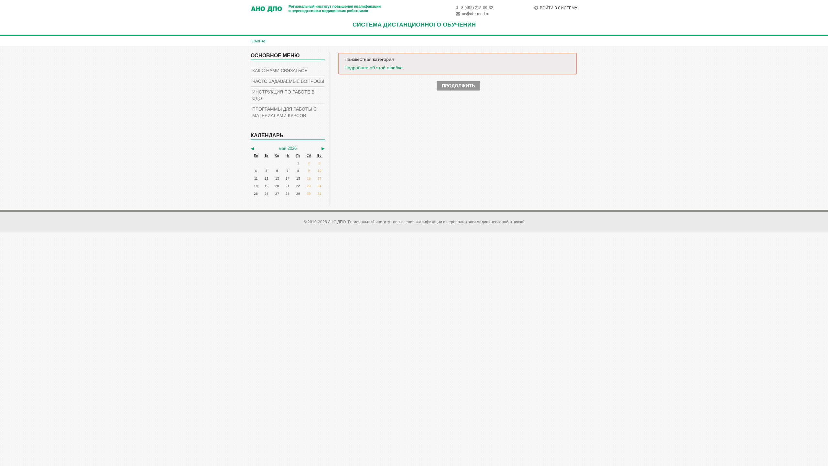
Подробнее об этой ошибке (373, 67)
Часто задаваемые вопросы (288, 81)
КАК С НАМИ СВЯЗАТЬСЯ (280, 70)
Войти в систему (558, 8)
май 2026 (288, 148)
